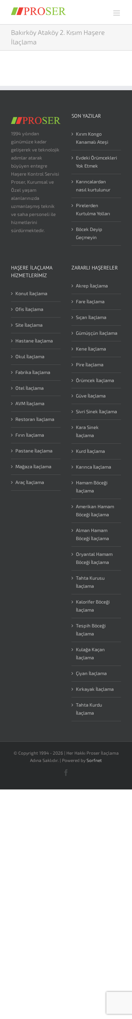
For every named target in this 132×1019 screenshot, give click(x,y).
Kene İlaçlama (91, 349)
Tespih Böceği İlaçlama (91, 630)
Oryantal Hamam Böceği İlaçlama (94, 558)
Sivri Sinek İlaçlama (96, 411)
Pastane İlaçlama (33, 451)
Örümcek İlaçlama (95, 380)
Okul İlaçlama (29, 356)
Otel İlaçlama (29, 388)
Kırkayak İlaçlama (95, 689)
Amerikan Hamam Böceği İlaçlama (95, 510)
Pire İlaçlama (89, 364)
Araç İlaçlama (29, 482)
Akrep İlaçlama (92, 286)
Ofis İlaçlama (29, 309)
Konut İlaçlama (31, 293)
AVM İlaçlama (29, 403)
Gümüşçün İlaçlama (96, 333)
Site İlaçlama (29, 325)
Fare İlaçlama (90, 301)
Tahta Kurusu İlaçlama (90, 582)
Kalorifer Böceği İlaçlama (93, 606)
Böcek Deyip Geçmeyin (89, 233)
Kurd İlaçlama (90, 451)
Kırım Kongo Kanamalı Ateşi (92, 138)
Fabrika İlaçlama (32, 372)
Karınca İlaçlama (93, 467)
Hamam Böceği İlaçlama (91, 487)
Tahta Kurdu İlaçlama (89, 709)
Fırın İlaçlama (29, 435)
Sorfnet (94, 760)
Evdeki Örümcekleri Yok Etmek (96, 162)
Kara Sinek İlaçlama (87, 431)
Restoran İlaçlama (34, 419)
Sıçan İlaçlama (91, 317)
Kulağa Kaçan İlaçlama (90, 653)
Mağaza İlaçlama (33, 466)
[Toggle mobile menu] (117, 13)
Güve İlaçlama (91, 396)
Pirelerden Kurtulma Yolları (93, 209)
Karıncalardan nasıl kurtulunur (93, 186)
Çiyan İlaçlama (91, 673)
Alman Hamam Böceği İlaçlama (92, 534)
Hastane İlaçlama (34, 341)
